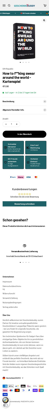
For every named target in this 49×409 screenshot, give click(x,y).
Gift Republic (8, 69)
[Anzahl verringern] (6, 124)
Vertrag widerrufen (10, 307)
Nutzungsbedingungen (12, 302)
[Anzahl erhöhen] (16, 124)
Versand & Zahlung (10, 298)
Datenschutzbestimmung (12, 287)
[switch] (5, 405)
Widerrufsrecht (9, 293)
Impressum (7, 282)
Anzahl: (6, 119)
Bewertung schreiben (25, 204)
